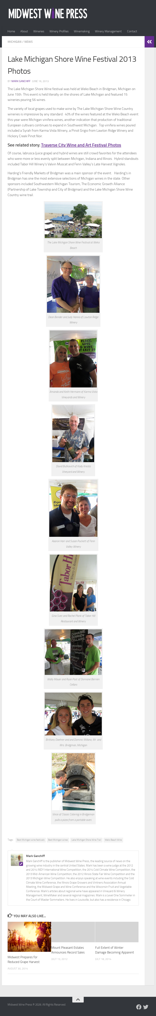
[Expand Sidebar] (149, 42)
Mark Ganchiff (20, 81)
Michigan (14, 42)
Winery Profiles (58, 31)
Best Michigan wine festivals (31, 840)
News (28, 42)
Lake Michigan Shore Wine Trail (86, 840)
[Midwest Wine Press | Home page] (48, 13)
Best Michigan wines (58, 840)
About (24, 31)
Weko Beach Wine (113, 840)
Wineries (38, 31)
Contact (132, 31)
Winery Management (108, 31)
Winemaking (82, 31)
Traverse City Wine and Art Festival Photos (81, 145)
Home (11, 31)
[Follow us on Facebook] (139, 1007)
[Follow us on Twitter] (145, 1007)
